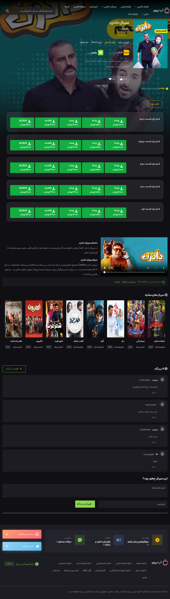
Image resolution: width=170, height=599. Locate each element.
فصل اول (155, 104)
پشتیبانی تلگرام (128, 282)
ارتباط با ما (133, 14)
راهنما (117, 282)
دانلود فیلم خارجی (124, 563)
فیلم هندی (100, 570)
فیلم (144, 577)
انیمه (67, 7)
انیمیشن (93, 7)
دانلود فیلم (141, 563)
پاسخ (154, 392)
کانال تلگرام (28, 546)
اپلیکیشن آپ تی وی (20, 564)
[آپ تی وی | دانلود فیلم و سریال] (161, 13)
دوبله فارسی (79, 7)
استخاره (56, 570)
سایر (146, 14)
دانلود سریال (141, 570)
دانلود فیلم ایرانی (103, 563)
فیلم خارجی (142, 7)
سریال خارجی (110, 7)
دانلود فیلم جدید (84, 563)
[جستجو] (7, 11)
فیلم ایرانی (126, 7)
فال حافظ (87, 570)
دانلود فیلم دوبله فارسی (120, 570)
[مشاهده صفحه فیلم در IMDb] (126, 53)
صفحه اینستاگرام (26, 534)
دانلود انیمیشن (65, 563)
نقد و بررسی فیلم (71, 570)
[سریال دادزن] (150, 44)
